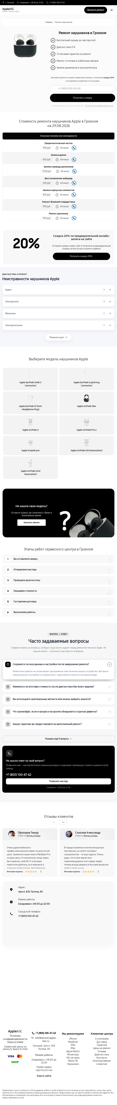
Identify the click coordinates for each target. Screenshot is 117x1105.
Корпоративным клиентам (102, 1062)
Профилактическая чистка (58, 143)
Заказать (74, 148)
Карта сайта (44, 1075)
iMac (73, 1048)
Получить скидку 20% (81, 256)
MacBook (73, 1041)
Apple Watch (73, 1051)
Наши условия (15, 1042)
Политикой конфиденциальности (99, 106)
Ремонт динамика (58, 214)
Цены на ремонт (102, 1048)
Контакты (101, 1057)
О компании (101, 1038)
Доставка (102, 1041)
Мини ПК (73, 1060)
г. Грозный (9, 3)
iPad (73, 1045)
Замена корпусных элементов (58, 190)
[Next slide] (63, 822)
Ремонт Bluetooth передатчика (58, 202)
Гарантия (102, 1045)
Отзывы (102, 1051)
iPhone (73, 1038)
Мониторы (73, 1054)
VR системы (73, 1057)
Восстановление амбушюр (58, 178)
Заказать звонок (31, 522)
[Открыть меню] (111, 10)
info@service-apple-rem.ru (45, 1039)
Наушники (73, 1064)
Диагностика (102, 1054)
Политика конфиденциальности (15, 1037)
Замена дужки (58, 155)
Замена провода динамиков (58, 167)
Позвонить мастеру (58, 781)
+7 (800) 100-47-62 (57, 3)
